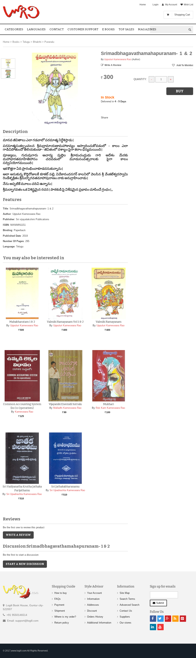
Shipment (59, 610)
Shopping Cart (182, 14)
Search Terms (127, 598)
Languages (36, 29)
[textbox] (168, 29)
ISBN (6, 224)
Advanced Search (129, 604)
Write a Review (113, 65)
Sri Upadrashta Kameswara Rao (24, 494)
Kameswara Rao (24, 411)
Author (7, 213)
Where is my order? (65, 616)
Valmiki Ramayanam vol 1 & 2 (65, 321)
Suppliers (125, 616)
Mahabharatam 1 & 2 (22, 321)
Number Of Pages (13, 241)
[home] (21, 12)
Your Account (94, 593)
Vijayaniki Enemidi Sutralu (65, 404)
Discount (92, 610)
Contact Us (126, 610)
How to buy (60, 593)
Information (93, 598)
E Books (108, 29)
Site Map (125, 593)
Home (143, 4)
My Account (171, 4)
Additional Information (99, 622)
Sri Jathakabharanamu (65, 486)
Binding (7, 230)
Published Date (12, 235)
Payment (59, 604)
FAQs (57, 598)
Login (155, 4)
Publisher (8, 219)
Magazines (147, 29)
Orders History (95, 616)
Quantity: (140, 79)
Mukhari (108, 404)
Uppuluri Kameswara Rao (117, 59)
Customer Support (83, 29)
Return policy (61, 622)
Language (9, 246)
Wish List (188, 4)
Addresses (93, 604)
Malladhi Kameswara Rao (67, 407)
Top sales (126, 29)
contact (57, 29)
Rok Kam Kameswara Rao (110, 407)
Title (5, 208)
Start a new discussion (25, 564)
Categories (14, 29)
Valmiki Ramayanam (108, 321)
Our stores (125, 622)
